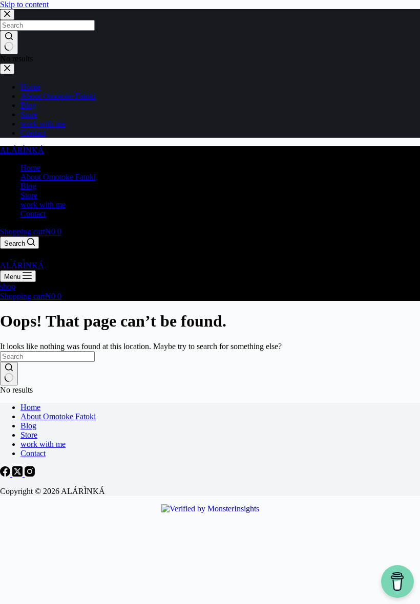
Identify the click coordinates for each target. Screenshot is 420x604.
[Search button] (9, 373)
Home (30, 167)
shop (7, 286)
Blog (28, 186)
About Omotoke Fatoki (58, 176)
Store (28, 195)
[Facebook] (6, 256)
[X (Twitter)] (18, 256)
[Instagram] (30, 256)
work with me (43, 204)
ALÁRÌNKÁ (22, 150)
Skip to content (24, 4)
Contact (33, 213)
